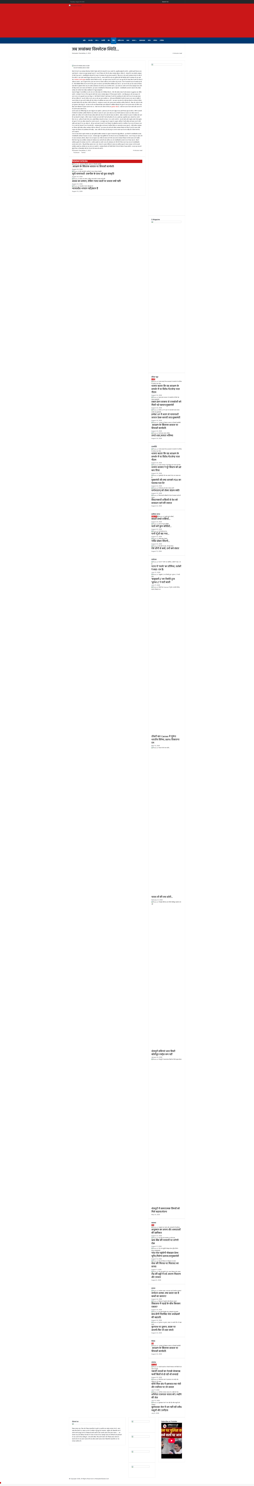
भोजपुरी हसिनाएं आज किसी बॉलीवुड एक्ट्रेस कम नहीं (163, 1053)
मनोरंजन (155, 40)
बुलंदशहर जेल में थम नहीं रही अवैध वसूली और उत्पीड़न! (166, 1408)
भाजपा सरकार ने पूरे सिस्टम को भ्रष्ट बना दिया (166, 469)
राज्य (96, 40)
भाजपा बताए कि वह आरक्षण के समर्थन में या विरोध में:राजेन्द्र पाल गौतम (165, 389)
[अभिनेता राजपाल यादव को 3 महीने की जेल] (164, 1392)
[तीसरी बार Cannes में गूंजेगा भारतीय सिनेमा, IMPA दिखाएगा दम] (166, 589)
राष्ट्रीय (84, 40)
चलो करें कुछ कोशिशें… (161, 526)
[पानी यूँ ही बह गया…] (159, 531)
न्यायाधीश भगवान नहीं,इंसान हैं (85, 188)
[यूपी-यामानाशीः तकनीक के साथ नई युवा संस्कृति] (87, 171)
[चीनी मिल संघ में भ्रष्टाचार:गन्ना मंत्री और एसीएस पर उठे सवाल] (166, 1381)
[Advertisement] (127, 23)
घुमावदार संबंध (114, 106)
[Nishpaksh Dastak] (75, 6)
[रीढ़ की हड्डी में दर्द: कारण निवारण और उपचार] (166, 1271)
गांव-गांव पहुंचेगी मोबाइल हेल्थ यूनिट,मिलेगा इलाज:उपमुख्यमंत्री (165, 1254)
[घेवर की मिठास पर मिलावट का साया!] (163, 1261)
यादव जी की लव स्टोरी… (162, 897)
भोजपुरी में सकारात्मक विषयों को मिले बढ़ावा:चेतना (165, 1210)
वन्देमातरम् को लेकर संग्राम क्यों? (165, 490)
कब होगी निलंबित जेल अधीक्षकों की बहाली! (165, 1315)
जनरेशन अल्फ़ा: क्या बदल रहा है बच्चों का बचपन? (165, 1294)
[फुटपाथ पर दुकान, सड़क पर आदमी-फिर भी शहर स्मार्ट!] (166, 1324)
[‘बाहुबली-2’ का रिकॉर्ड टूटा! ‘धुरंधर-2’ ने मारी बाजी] (166, 576)
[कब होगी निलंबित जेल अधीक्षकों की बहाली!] (164, 1311)
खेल (109, 40)
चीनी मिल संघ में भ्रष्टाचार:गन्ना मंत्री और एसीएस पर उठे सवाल (166, 1385)
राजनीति (103, 40)
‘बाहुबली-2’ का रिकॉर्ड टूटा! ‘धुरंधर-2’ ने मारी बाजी (163, 580)
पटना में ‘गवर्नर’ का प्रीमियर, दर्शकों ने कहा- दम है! (166, 568)
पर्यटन (149, 40)
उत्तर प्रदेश (90, 40)
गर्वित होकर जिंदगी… (160, 541)
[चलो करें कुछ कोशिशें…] (160, 524)
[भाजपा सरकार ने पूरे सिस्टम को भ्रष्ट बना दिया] (165, 465)
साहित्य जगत (121, 40)
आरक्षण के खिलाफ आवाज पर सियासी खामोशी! (93, 166)
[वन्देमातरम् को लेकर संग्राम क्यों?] (162, 488)
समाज (128, 40)
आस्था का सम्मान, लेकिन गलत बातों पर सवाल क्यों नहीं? (96, 181)
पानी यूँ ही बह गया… (160, 534)
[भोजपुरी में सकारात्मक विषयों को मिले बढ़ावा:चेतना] (166, 1059)
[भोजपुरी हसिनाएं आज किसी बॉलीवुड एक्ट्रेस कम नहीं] (166, 904)
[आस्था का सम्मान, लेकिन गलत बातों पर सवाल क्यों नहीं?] (88, 178)
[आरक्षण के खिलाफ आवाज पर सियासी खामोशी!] (86, 164)
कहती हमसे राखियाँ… (160, 519)
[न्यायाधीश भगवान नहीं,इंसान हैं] (82, 186)
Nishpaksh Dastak (77, 53)
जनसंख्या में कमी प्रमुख (80, 79)
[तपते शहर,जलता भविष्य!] (160, 433)
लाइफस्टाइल (142, 40)
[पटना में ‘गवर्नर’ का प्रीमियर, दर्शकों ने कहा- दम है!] (166, 564)
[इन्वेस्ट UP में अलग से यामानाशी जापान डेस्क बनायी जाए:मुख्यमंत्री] (166, 412)
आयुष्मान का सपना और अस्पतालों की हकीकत (166, 1231)
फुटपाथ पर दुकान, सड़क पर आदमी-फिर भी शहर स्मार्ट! (163, 1328)
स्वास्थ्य (133, 40)
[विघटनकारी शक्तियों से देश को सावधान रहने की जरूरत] (166, 497)
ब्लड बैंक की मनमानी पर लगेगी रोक (164, 1242)
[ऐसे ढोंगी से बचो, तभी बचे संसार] (162, 546)
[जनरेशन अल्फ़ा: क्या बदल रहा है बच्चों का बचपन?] (166, 1290)
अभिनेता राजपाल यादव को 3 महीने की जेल (166, 1396)
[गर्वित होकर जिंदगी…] (159, 538)
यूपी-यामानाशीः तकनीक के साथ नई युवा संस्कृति (93, 174)
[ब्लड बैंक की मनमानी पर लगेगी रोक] (163, 1238)
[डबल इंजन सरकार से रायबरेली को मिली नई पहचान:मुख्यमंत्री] (166, 399)
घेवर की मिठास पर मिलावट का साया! (165, 1265)
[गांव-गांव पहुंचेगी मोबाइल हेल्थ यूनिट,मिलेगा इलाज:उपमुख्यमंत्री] (166, 1250)
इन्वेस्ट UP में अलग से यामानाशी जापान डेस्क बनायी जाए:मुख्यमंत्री (165, 416)
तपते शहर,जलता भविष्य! (162, 436)
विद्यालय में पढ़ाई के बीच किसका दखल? (165, 1305)
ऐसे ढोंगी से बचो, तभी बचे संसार (165, 548)
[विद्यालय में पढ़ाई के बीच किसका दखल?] (164, 1301)
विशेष (113, 40)
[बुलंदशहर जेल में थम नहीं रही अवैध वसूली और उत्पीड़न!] (166, 1404)
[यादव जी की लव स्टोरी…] (166, 747)
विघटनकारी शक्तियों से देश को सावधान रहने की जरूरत (164, 501)
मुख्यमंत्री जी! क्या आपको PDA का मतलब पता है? (166, 481)
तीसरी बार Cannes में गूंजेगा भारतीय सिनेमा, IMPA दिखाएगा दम (165, 740)
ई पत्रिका (162, 40)
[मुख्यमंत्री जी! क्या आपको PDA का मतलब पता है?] (166, 477)
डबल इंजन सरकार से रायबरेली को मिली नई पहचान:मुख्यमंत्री (166, 403)
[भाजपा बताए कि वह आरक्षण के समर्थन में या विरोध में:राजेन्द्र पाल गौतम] (166, 451)
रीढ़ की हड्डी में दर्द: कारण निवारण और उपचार (166, 1275)
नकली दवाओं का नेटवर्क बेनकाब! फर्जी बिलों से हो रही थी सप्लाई (165, 1373)
